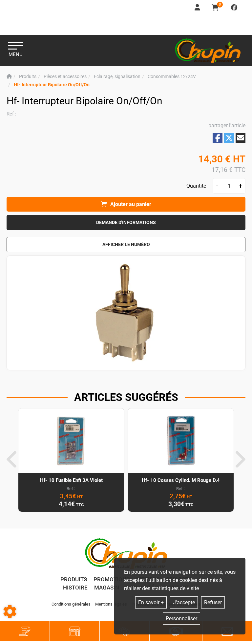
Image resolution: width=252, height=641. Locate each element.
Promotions (112, 579)
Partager (217, 138)
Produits (73, 579)
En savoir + (151, 602)
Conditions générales (71, 604)
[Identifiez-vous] (198, 7)
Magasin (106, 587)
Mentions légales (111, 604)
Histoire (75, 587)
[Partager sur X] (229, 138)
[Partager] (240, 138)
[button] (52, 85)
